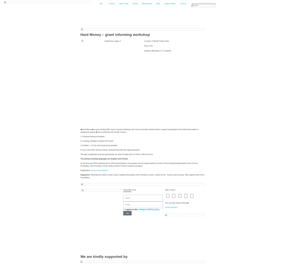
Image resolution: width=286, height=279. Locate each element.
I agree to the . (142, 209)
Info (101, 4)
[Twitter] (174, 196)
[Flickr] (192, 196)
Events (112, 4)
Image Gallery (170, 4)
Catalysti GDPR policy (148, 209)
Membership (147, 4)
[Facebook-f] (168, 196)
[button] (238, 2)
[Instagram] (186, 196)
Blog (158, 4)
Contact (183, 4)
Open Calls (123, 4)
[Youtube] (180, 196)
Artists (135, 4)
